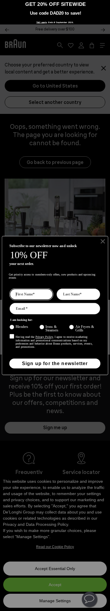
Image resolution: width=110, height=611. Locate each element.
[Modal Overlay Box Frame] (55, 12)
